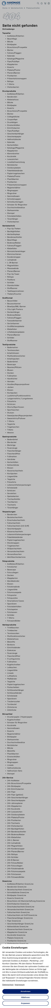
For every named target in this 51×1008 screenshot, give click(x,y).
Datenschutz (8, 985)
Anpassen (25, 1003)
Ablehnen (25, 997)
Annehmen (25, 991)
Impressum (20, 985)
